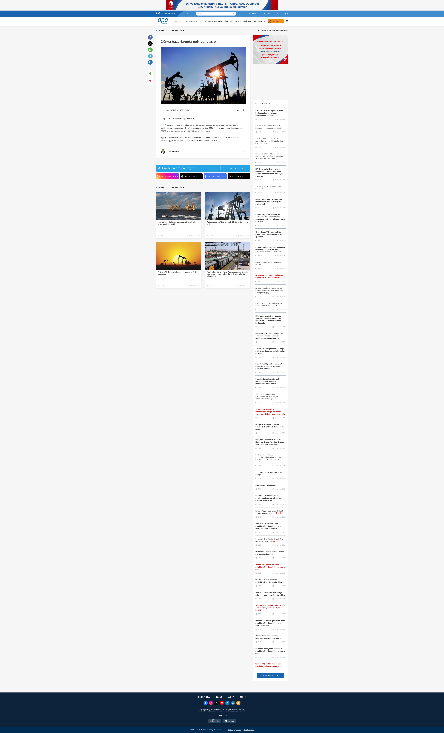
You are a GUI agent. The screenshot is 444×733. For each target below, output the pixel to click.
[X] (162, 14)
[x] (216, 703)
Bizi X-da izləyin (237, 176)
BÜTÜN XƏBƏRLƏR (213, 21)
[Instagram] (159, 13)
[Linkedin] (172, 14)
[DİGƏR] (286, 21)
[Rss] (174, 14)
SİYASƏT (228, 21)
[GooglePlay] (214, 721)
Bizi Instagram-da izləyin (169, 176)
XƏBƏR (237, 21)
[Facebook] (156, 13)
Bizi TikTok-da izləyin (192, 176)
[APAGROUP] (222, 715)
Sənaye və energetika (278, 30)
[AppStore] (229, 721)
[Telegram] (169, 14)
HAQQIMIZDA (204, 697)
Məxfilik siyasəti (249, 730)
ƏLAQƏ (219, 697)
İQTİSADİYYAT (249, 21)
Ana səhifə (262, 30)
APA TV (261, 21)
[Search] (233, 14)
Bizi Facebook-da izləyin (216, 176)
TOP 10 (243, 697)
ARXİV (231, 697)
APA (164, 125)
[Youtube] (166, 14)
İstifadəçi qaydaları (234, 730)
